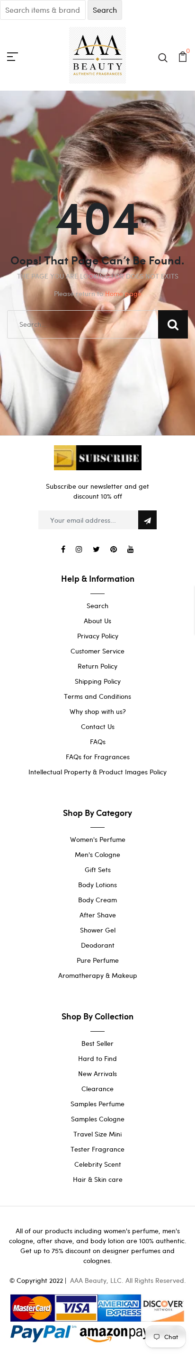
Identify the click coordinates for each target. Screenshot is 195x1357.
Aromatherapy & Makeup (97, 975)
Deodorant (98, 945)
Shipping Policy (98, 681)
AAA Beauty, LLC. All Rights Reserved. (128, 1280)
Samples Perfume (97, 1103)
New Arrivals (97, 1073)
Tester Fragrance (97, 1149)
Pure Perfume (98, 960)
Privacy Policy (97, 635)
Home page (123, 293)
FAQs (98, 741)
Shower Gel (97, 929)
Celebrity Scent (97, 1164)
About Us (97, 620)
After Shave (98, 914)
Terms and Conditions (97, 696)
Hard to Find (97, 1058)
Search (97, 605)
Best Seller (97, 1043)
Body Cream (97, 899)
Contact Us (98, 726)
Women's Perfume (97, 839)
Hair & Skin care (98, 1179)
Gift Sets (98, 869)
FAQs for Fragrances (98, 756)
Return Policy (97, 666)
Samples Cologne (97, 1118)
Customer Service (97, 650)
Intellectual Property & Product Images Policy (97, 771)
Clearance (97, 1088)
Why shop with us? (98, 711)
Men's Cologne (97, 854)
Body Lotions (97, 884)
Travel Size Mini (97, 1133)
